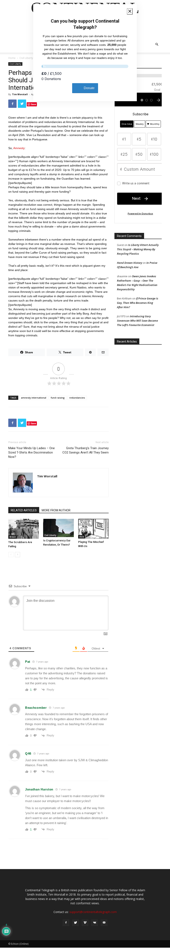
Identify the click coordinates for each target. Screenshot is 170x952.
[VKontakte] (94, 922)
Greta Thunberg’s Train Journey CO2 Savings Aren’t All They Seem (85, 450)
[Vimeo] (85, 922)
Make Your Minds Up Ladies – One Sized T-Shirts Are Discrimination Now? (31, 452)
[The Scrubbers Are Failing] (23, 529)
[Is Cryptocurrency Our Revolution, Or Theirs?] (58, 528)
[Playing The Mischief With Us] (93, 529)
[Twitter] (75, 922)
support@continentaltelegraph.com (93, 912)
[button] (157, 44)
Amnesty (19, 148)
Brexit (13, 536)
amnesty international (33, 397)
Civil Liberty (26, 58)
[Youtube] (104, 922)
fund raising (58, 397)
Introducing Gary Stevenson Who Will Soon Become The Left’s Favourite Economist (137, 320)
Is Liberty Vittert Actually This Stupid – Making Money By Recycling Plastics (138, 249)
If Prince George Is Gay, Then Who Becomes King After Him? (137, 303)
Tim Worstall (20, 94)
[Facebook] (66, 922)
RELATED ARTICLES (24, 510)
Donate (89, 88)
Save (33, 104)
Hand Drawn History (129, 263)
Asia (81, 536)
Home (12, 58)
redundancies (77, 397)
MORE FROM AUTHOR (56, 510)
